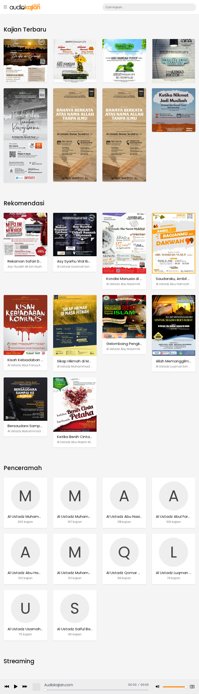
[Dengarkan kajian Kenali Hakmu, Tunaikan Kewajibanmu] (25, 135)
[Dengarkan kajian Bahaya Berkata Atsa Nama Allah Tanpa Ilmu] (75, 134)
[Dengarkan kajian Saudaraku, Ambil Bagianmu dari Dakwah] (174, 243)
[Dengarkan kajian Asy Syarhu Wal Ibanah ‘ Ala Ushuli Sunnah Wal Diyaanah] (75, 234)
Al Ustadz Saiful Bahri (75, 628)
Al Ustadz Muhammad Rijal (81, 572)
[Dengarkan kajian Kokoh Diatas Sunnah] (25, 60)
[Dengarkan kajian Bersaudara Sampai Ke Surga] (25, 399)
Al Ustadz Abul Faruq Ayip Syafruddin (35, 365)
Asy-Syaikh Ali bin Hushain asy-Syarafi (36, 266)
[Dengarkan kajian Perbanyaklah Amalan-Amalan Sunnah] (124, 134)
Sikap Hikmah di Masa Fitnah (82, 361)
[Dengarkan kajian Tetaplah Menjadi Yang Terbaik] (75, 60)
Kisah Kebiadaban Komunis (32, 359)
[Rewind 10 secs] (7, 687)
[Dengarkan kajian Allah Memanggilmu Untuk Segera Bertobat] (174, 325)
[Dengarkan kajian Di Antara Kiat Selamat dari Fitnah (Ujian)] (174, 60)
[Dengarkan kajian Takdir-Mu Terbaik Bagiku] (124, 60)
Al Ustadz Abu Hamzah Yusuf (177, 284)
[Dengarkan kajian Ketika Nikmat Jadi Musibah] (174, 110)
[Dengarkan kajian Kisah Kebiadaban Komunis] (25, 324)
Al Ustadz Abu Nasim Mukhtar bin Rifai (134, 284)
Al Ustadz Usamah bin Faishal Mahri (83, 266)
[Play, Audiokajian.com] (16, 687)
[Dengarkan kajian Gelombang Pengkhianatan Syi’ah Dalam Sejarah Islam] (124, 316)
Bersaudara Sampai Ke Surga (34, 425)
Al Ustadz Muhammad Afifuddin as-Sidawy (89, 366)
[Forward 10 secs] (25, 687)
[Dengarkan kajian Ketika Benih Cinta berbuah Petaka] (75, 404)
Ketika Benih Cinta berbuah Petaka (88, 436)
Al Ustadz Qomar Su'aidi (127, 572)
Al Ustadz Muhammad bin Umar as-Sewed (39, 431)
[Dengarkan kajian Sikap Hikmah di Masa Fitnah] (75, 325)
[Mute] (158, 687)
